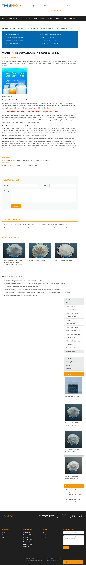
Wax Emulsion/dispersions (74, 355)
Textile (44, 537)
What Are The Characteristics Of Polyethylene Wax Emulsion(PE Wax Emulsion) (26, 160)
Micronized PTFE (8, 224)
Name (6, 185)
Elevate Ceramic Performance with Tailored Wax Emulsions (74, 490)
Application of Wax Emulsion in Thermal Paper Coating (20, 295)
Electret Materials (22, 227)
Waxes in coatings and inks (37, 260)
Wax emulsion (26, 18)
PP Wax (55, 224)
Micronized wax (14, 18)
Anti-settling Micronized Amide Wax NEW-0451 (72, 477)
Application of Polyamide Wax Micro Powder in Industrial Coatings (23, 281)
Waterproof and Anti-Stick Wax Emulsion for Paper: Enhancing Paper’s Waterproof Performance (32, 289)
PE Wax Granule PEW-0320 (50, 44)
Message (7, 191)
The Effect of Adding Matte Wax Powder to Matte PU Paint (21, 286)
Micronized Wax (46, 224)
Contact (4, 537)
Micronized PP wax (72, 327)
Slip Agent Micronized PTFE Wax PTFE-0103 (73, 451)
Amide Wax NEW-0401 (13, 34)
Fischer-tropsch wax (72, 323)
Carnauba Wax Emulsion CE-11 (15, 41)
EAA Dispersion (44, 227)
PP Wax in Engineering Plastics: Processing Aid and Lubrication (73, 492)
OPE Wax (62, 227)
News (64, 18)
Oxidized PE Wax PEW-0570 (15, 37)
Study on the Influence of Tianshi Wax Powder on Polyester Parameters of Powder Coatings (13, 262)
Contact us (69, 368)
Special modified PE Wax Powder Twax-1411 (72, 424)
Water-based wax (71, 310)
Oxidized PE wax (71, 316)
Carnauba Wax (36, 224)
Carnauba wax (70, 337)
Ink (44, 532)
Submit (16, 206)
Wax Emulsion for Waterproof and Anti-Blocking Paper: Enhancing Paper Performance (74, 497)
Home (4, 18)
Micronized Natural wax (73, 334)
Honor (4, 532)
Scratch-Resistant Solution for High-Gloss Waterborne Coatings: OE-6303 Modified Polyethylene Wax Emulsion (37, 292)
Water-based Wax (63, 224)
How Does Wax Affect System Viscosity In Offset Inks (74, 495)
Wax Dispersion (54, 227)
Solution (50, 18)
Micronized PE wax (72, 313)
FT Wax (14, 227)
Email (44, 185)
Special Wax (7, 227)
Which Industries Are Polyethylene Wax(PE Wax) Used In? (73, 502)
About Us (69, 365)
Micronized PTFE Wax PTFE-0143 (52, 34)
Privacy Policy (70, 362)
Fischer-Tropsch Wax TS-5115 (51, 41)
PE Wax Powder (33, 227)
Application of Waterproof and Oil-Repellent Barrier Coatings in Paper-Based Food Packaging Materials (34, 283)
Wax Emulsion (26, 224)
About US (72, 18)
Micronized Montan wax (73, 341)
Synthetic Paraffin (39, 18)
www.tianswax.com (56, 560)
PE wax (68, 320)
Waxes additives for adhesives (64, 260)
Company (5, 529)
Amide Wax (18, 224)
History (4, 534)
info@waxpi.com (57, 10)
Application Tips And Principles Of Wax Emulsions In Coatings (20, 165)
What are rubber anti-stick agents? (73, 499)
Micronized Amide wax (73, 330)
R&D (57, 18)
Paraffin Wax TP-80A (48, 37)
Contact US (5, 23)
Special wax (69, 344)
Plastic (44, 534)
